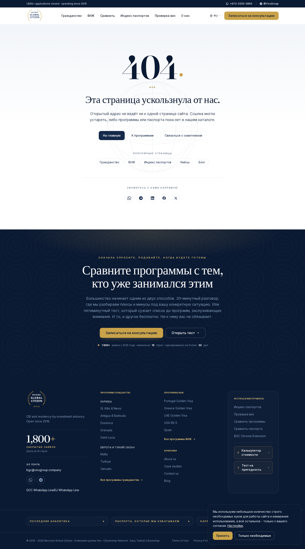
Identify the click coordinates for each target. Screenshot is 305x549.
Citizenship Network (115, 540)
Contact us (171, 473)
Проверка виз (165, 15)
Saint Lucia (107, 437)
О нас (185, 15)
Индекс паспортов (135, 15)
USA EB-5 (170, 422)
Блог (202, 162)
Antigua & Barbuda (113, 415)
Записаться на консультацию (251, 15)
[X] (175, 198)
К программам (143, 135)
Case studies (173, 466)
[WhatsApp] (129, 198)
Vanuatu (105, 468)
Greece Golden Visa (178, 408)
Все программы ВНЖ (178, 439)
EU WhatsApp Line (66, 490)
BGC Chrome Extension (250, 436)
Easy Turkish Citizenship (145, 540)
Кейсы (185, 162)
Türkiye (105, 461)
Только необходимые (254, 535)
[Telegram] (140, 198)
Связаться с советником (183, 135)
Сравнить (107, 15)
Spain (168, 430)
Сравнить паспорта (248, 428)
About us (170, 459)
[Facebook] (164, 198)
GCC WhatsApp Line (40, 490)
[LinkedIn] (152, 198)
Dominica (106, 423)
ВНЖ (91, 15)
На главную (112, 135)
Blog (167, 480)
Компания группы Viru (87, 540)
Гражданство (71, 15)
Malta (104, 454)
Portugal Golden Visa (178, 401)
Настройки (235, 525)
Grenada (106, 430)
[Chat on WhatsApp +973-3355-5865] (30, 480)
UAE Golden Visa (175, 415)
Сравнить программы (249, 421)
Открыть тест (183, 333)
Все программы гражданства (119, 479)
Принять (222, 535)
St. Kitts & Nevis (110, 408)
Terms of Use (180, 540)
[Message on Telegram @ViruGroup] (41, 480)
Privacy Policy (202, 540)
